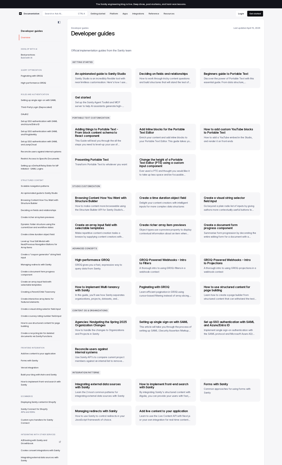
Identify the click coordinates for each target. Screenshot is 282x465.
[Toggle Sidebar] (59, 22)
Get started (255, 13)
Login (241, 13)
